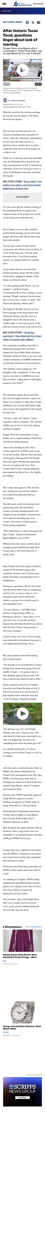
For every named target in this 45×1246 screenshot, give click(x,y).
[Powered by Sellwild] (38, 1075)
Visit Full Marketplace (34, 927)
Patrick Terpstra (18, 100)
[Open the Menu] (4, 4)
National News (12, 22)
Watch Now (37, 4)
